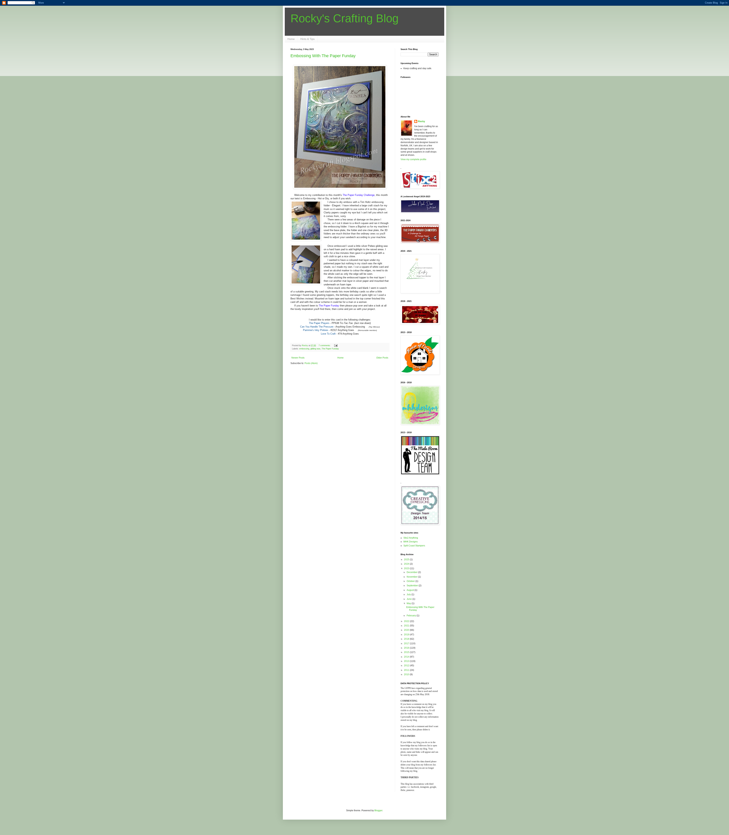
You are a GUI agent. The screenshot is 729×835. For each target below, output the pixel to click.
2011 (407, 670)
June (409, 599)
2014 (407, 656)
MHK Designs (410, 541)
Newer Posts (298, 357)
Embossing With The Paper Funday (323, 55)
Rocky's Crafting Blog (344, 18)
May (409, 603)
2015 (407, 652)
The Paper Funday (330, 348)
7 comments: (325, 345)
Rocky (421, 121)
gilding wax (315, 348)
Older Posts (382, 357)
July (409, 594)
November (412, 576)
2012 (407, 665)
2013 (407, 661)
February (412, 615)
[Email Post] (335, 345)
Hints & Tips (307, 38)
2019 (407, 634)
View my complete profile (413, 159)
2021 (407, 625)
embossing (304, 348)
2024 (407, 564)
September (413, 585)
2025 (407, 559)
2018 (407, 639)
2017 (407, 643)
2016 (407, 648)
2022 (407, 621)
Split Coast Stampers (414, 545)
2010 (407, 674)
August (410, 590)
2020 (407, 630)
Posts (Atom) (311, 363)
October (411, 581)
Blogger (378, 810)
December (412, 572)
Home (291, 38)
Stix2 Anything (410, 538)
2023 (407, 568)
